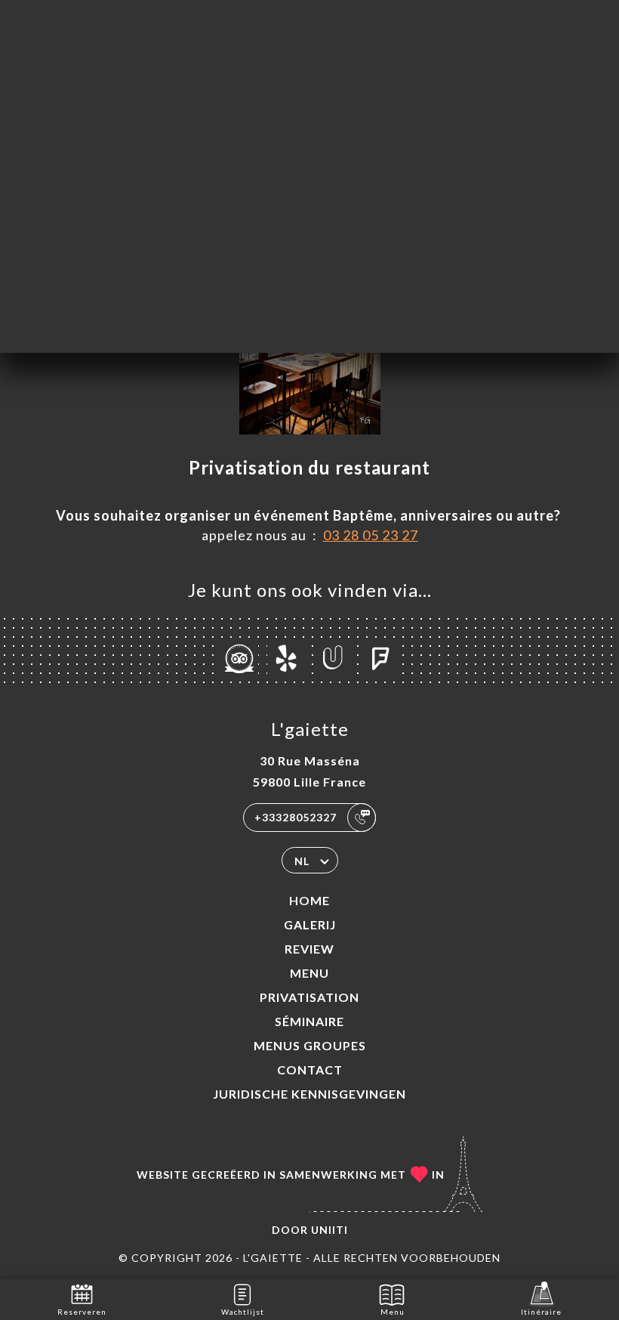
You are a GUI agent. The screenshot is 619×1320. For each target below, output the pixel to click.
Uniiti (329, 1229)
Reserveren (81, 1311)
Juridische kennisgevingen (309, 1094)
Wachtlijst (242, 1311)
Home (309, 900)
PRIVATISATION (309, 997)
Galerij (310, 924)
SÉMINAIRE (309, 1021)
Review (309, 948)
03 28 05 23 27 (370, 535)
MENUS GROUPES (310, 1045)
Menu (309, 973)
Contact (310, 1069)
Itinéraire (541, 1311)
